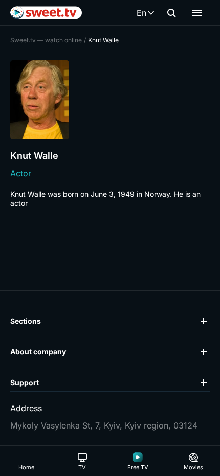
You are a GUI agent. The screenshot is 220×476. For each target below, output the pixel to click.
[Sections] (197, 13)
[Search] (171, 13)
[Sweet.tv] (46, 12)
